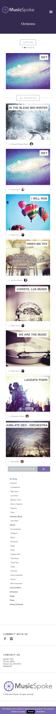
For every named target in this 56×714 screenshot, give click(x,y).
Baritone (13, 483)
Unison (13, 579)
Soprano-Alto (15, 554)
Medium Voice (15, 500)
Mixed (12, 537)
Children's (14, 533)
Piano (12, 550)
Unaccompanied (16, 575)
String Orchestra (16, 604)
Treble (12, 567)
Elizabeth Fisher (18, 416)
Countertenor (15, 487)
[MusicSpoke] (18, 10)
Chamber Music (16, 517)
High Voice (14, 491)
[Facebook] (5, 638)
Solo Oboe (14, 521)
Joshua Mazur (17, 280)
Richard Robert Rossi (20, 144)
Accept (30, 712)
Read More (41, 712)
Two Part (13, 571)
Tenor (12, 512)
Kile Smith (15, 462)
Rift (28, 79)
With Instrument (16, 583)
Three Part (14, 563)
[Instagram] (12, 638)
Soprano (13, 508)
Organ (12, 546)
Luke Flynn (16, 189)
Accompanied (15, 529)
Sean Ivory (15, 235)
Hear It (18, 70)
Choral (12, 525)
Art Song (13, 479)
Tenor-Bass (14, 558)
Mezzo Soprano (16, 504)
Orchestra (14, 542)
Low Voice (14, 496)
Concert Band (15, 588)
